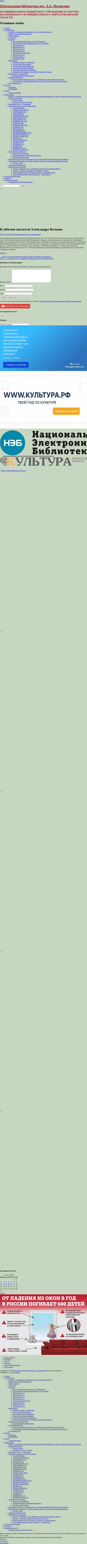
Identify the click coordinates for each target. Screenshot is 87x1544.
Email (2, 290)
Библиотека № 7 (19, 57)
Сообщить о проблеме (16, 365)
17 (1, 1286)
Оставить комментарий (32, 234)
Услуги (6, 91)
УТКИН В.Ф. (17, 146)
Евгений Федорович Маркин (23, 66)
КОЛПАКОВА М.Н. (20, 125)
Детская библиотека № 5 (22, 53)
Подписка (12, 87)
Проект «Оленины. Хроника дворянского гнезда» (31, 171)
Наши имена (13, 60)
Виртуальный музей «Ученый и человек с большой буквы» (34, 172)
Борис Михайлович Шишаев (23, 68)
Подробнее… (5, 1543)
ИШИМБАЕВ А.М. (20, 121)
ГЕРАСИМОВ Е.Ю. (20, 117)
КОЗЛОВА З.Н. (18, 123)
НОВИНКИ (12, 89)
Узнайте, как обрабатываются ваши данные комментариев (60, 301)
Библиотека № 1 (19, 45)
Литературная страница (17, 152)
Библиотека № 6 (19, 55)
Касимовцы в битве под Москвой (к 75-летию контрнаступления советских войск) (38, 159)
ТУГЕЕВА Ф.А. (18, 144)
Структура (12, 38)
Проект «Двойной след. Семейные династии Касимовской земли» (37, 169)
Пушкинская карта (11, 180)
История (11, 40)
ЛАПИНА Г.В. (18, 127)
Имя (2, 286)
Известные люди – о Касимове (19, 104)
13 (9, 1284)
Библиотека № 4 (19, 51)
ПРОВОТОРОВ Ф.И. (20, 136)
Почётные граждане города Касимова (22, 106)
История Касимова (15, 98)
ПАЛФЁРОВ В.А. (19, 131)
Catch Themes (15, 1372)
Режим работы (13, 36)
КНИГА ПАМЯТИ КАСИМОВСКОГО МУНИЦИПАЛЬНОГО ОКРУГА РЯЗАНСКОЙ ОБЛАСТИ (44, 96)
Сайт (2, 293)
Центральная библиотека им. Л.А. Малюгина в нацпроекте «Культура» (38, 79)
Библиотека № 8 (19, 59)
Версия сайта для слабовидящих (17, 306)
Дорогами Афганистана (17, 165)
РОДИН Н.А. (17, 138)
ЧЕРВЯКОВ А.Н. (19, 148)
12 (6, 1284)
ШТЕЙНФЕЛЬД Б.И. (20, 150)
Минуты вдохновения (21, 153)
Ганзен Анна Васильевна (22, 64)
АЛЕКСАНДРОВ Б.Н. (21, 110)
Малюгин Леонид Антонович (23, 62)
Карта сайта (8, 1367)
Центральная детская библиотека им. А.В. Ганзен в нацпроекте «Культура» (40, 81)
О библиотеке (9, 30)
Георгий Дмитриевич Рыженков (24, 70)
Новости (3, 253)
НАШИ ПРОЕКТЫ (15, 77)
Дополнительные (14, 93)
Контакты (7, 178)
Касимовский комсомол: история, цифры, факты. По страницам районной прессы (38, 161)
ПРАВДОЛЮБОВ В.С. (21, 134)
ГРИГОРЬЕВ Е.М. (19, 119)
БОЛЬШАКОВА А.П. (21, 115)
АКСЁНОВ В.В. (19, 108)
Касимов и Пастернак (21, 157)
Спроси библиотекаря (12, 176)
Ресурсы (7, 85)
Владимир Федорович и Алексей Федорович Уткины (32, 72)
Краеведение (9, 95)
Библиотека (19, 234)
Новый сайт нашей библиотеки (19, 34)
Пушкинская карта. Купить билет (20, 182)
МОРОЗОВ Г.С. (18, 129)
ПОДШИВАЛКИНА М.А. (22, 133)
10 (1, 1284)
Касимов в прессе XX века (22, 102)
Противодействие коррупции (23, 76)
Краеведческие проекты (17, 167)
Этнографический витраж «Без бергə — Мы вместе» (32, 174)
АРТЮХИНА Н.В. (19, 112)
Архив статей (18, 163)
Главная (7, 28)
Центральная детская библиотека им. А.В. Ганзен (31, 43)
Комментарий (5, 282)
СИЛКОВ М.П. (18, 142)
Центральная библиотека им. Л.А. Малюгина (35, 6)
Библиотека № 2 (19, 47)
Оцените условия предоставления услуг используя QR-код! (30, 32)
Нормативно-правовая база (18, 74)
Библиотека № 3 (19, 49)
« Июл (2, 1293)
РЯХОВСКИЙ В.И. (20, 140)
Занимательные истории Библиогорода (27, 155)
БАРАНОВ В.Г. (18, 114)
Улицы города (18, 100)
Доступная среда (14, 83)
